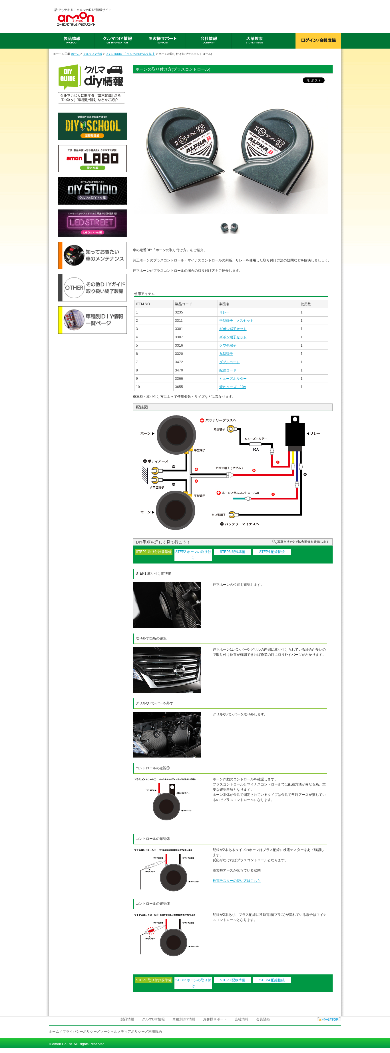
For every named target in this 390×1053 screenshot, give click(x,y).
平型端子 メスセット (236, 321)
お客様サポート (215, 1019)
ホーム (75, 53)
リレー (224, 312)
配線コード (227, 370)
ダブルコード (229, 362)
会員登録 (263, 1019)
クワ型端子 (227, 345)
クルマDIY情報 (92, 53)
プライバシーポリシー (80, 1032)
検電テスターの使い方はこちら (237, 881)
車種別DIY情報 (183, 1019)
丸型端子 (226, 354)
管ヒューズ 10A (232, 387)
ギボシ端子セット (233, 329)
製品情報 (127, 1019)
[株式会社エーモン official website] (83, 19)
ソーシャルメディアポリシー (122, 1032)
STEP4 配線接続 (272, 552)
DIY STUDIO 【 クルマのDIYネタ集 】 (130, 53)
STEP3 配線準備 (232, 552)
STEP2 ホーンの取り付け (193, 555)
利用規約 (155, 1032)
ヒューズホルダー (233, 379)
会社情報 (241, 1019)
